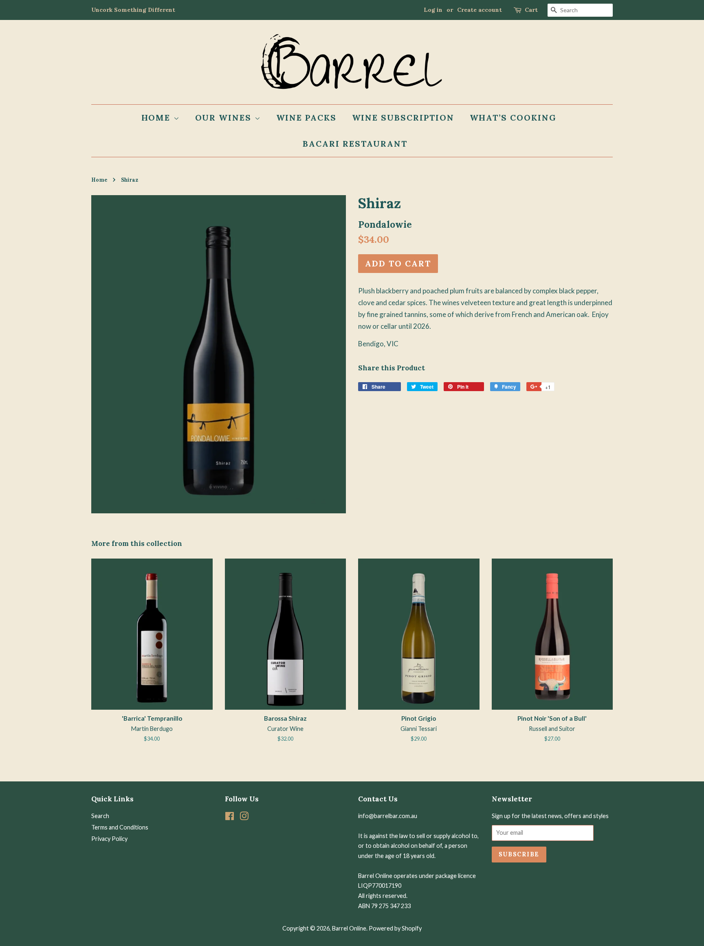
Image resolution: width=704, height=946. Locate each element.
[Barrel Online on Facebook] (229, 817)
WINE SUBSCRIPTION (403, 117)
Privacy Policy (109, 838)
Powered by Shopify (395, 928)
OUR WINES (225, 117)
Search (100, 815)
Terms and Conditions (119, 827)
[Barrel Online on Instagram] (244, 817)
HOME (157, 117)
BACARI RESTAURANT (355, 144)
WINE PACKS (306, 117)
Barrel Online (349, 928)
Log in (433, 9)
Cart (531, 9)
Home (99, 179)
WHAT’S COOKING (513, 117)
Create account (479, 9)
